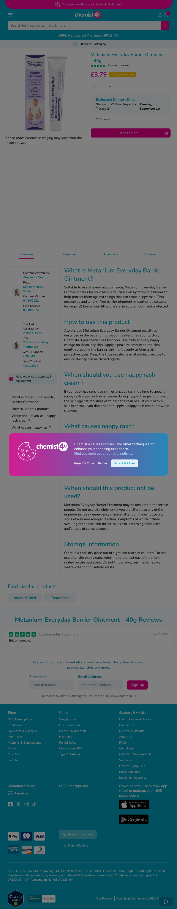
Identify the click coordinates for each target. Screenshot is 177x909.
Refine (102, 463)
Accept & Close (124, 463)
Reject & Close (84, 463)
